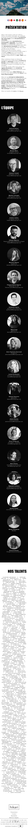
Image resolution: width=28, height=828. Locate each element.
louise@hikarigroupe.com (14, 376)
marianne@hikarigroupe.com (14, 265)
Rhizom (21, 91)
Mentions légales (14, 817)
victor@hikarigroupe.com (14, 443)
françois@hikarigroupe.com (14, 175)
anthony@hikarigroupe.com (14, 131)
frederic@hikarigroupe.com (14, 220)
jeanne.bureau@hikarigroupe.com (14, 421)
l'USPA (14, 91)
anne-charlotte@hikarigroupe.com (14, 354)
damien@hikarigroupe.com (14, 399)
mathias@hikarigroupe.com (14, 198)
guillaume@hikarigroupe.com (14, 309)
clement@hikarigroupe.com (14, 242)
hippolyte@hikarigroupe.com (14, 488)
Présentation (14, 812)
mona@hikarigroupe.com (14, 466)
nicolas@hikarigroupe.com (14, 153)
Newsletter (14, 815)
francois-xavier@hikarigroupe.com (14, 287)
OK (20, 826)
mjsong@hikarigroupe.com (14, 332)
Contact (14, 814)
